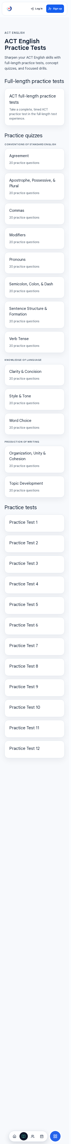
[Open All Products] (55, 1136)
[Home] (14, 1136)
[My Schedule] (42, 1136)
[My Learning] (24, 1136)
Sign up (57, 8)
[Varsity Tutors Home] (9, 9)
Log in (39, 8)
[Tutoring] (33, 1136)
